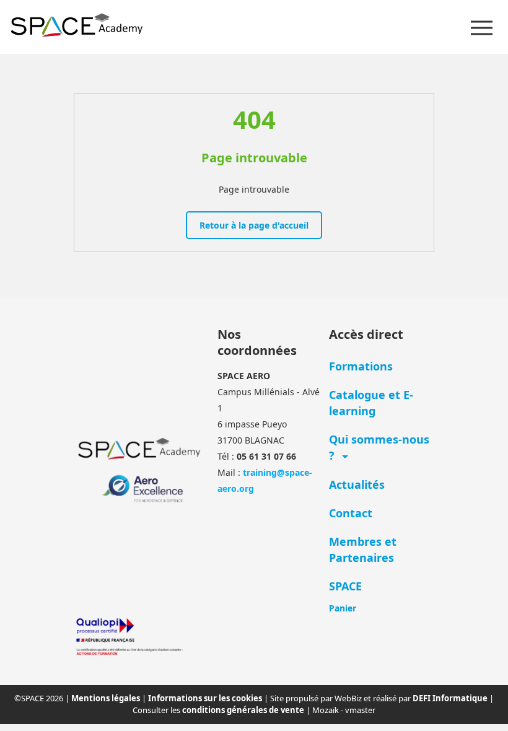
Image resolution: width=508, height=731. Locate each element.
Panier (342, 608)
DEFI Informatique (451, 698)
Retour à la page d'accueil (254, 225)
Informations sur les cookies (206, 698)
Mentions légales (106, 698)
